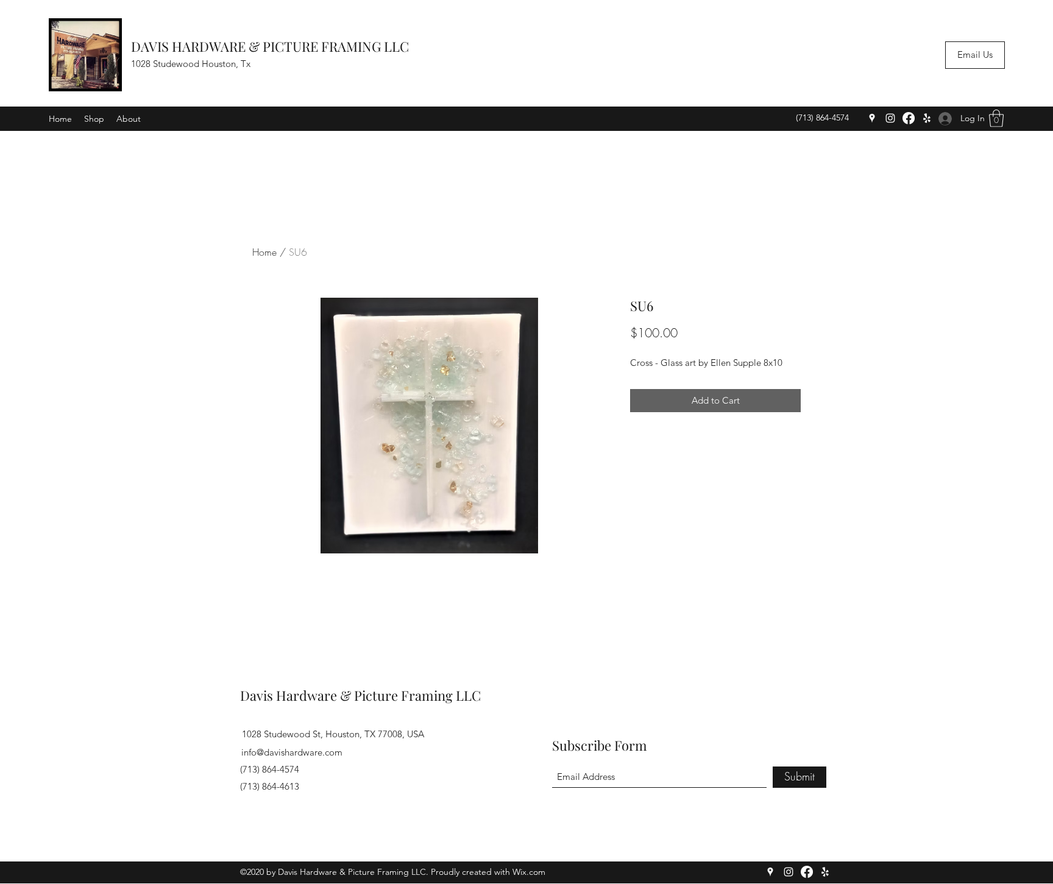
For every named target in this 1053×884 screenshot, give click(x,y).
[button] (996, 118)
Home (264, 252)
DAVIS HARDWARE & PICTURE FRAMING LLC (270, 46)
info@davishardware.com (291, 752)
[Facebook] (908, 118)
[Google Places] (872, 118)
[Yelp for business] (927, 118)
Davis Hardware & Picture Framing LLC (360, 695)
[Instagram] (890, 118)
